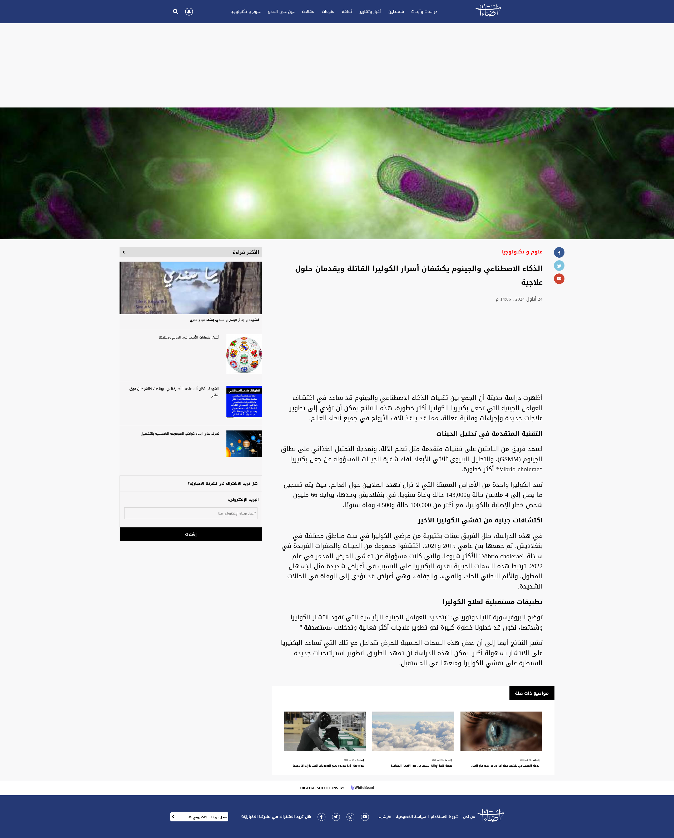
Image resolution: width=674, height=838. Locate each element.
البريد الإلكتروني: (243, 499)
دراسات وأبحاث (424, 11)
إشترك (191, 534)
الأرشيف (384, 817)
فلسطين (396, 11)
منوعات (328, 11)
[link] (321, 817)
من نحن (469, 817)
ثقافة (347, 11)
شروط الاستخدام (445, 817)
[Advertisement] (337, 65)
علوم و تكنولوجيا (245, 11)
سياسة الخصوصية (411, 817)
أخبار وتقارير (370, 11)
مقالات (308, 11)
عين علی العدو (281, 11)
